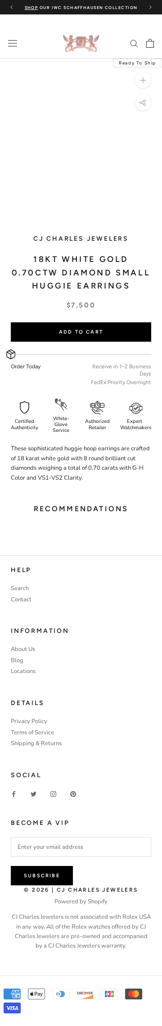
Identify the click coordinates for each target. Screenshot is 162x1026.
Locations (23, 671)
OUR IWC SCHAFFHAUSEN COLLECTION (81, 7)
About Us (23, 649)
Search (20, 588)
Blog (17, 660)
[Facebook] (14, 794)
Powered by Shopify (81, 902)
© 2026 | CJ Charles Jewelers (81, 890)
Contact (21, 599)
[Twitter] (33, 794)
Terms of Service (32, 732)
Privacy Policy (29, 721)
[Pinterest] (73, 794)
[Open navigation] (12, 43)
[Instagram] (53, 794)
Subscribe (42, 876)
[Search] (134, 43)
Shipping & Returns (36, 743)
